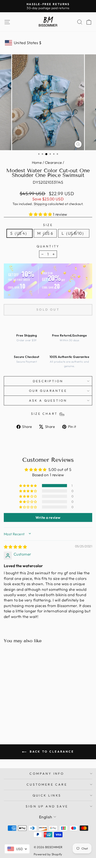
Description (48, 381)
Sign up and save (47, 806)
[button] (41, 214)
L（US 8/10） (74, 233)
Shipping (40, 204)
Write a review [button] (47, 517)
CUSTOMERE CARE (47, 784)
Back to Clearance (51, 751)
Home (37, 162)
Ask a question (48, 400)
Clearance (53, 162)
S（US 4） (19, 233)
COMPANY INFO (46, 774)
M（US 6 (45, 233)
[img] (15, 546)
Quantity (48, 246)
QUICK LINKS (47, 795)
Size (48, 225)
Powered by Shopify (48, 854)
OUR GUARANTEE (48, 391)
